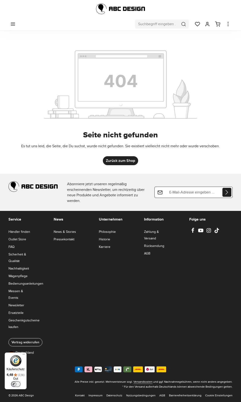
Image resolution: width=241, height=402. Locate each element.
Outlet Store (17, 239)
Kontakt (80, 395)
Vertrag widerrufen (25, 342)
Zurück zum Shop (120, 160)
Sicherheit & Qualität (17, 257)
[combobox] (157, 24)
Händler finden (19, 231)
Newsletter (16, 305)
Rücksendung (154, 245)
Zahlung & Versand (151, 235)
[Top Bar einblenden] (228, 24)
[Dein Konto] (207, 24)
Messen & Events (15, 294)
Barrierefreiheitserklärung (185, 395)
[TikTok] (216, 232)
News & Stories (65, 231)
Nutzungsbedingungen (141, 395)
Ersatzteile (16, 312)
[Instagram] (209, 232)
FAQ (11, 246)
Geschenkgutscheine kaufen (24, 323)
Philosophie (107, 231)
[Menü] (12, 24)
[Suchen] (184, 24)
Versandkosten (143, 382)
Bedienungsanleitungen (25, 283)
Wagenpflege (18, 276)
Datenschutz (114, 395)
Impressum (95, 395)
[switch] (15, 384)
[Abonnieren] (226, 192)
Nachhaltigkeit (18, 268)
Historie (104, 239)
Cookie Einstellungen (219, 395)
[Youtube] (201, 232)
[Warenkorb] (218, 24)
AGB (147, 253)
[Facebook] (193, 232)
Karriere (104, 246)
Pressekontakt (64, 239)
